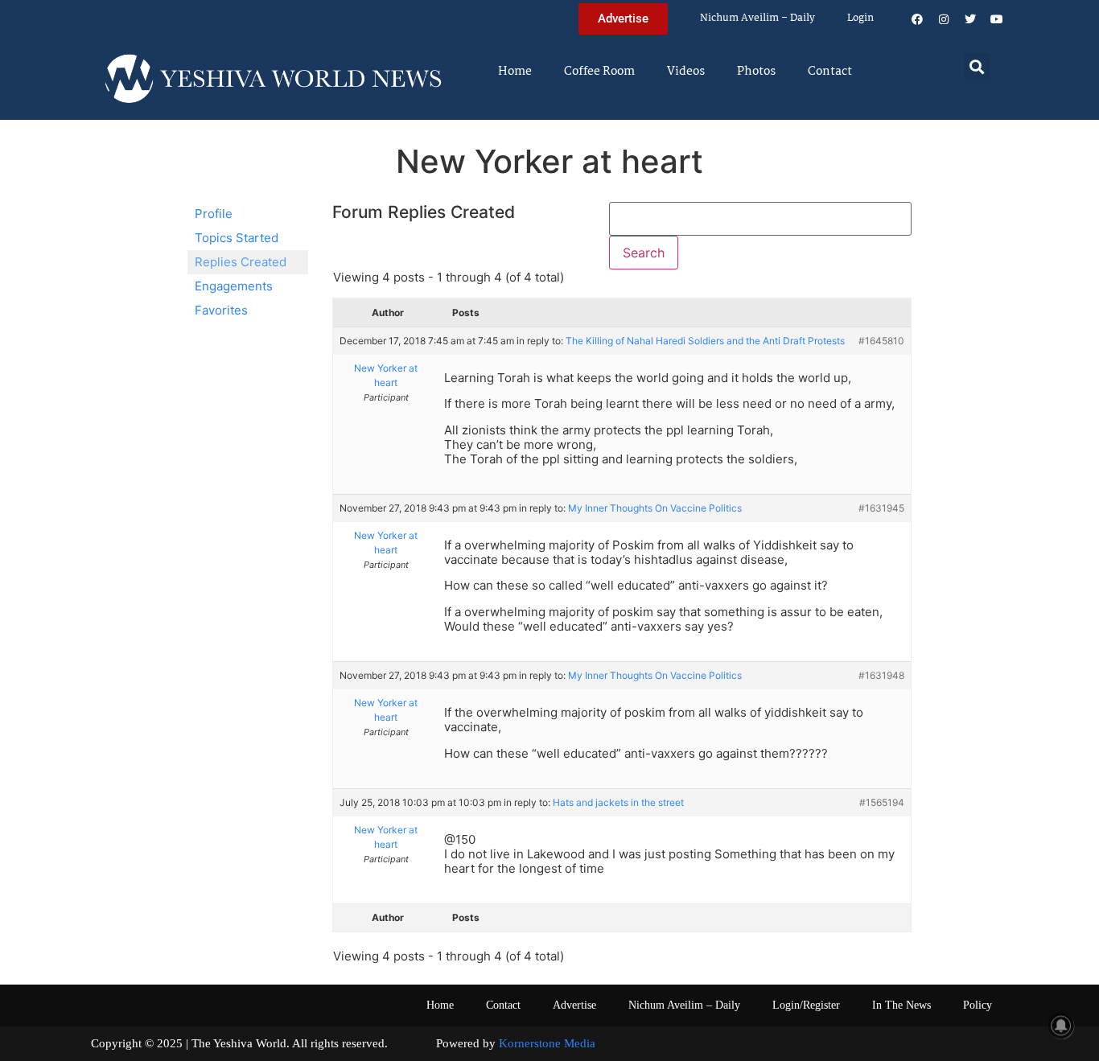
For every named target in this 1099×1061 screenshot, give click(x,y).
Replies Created (240, 261)
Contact (830, 71)
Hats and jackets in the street (618, 802)
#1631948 (881, 675)
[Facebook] (917, 19)
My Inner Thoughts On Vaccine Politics (655, 508)
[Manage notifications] (1061, 1025)
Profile (214, 213)
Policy (977, 1005)
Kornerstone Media (547, 1043)
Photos (756, 71)
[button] (977, 66)
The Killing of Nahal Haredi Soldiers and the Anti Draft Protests (705, 341)
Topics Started (236, 237)
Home (515, 71)
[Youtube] (997, 19)
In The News (901, 1005)
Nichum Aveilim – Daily (757, 18)
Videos (686, 71)
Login (860, 18)
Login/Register (806, 1005)
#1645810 (881, 341)
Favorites (221, 310)
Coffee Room (599, 71)
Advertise (574, 1005)
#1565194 (881, 802)
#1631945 (881, 508)
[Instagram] (943, 19)
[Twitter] (970, 19)
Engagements (234, 286)
